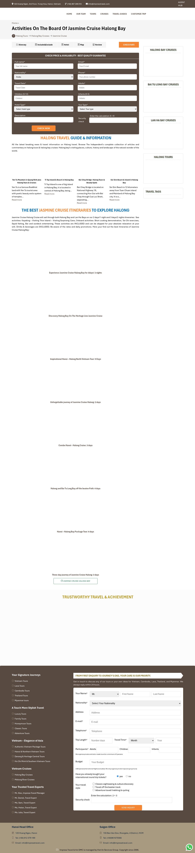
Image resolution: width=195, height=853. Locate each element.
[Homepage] (27, 14)
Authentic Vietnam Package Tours (30, 746)
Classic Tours (21, 728)
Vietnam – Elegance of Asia (27, 740)
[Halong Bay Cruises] (163, 64)
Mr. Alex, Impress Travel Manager (30, 793)
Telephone (81, 730)
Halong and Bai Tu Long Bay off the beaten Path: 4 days (75, 488)
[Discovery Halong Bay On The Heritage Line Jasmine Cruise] (75, 294)
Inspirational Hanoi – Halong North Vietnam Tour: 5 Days (75, 359)
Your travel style (81, 786)
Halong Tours (22, 36)
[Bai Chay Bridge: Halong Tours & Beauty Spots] (92, 167)
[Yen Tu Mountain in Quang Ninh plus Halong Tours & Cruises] (27, 167)
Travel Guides (120, 14)
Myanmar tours (22, 700)
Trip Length (81, 739)
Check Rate (129, 44)
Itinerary (22, 44)
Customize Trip (138, 14)
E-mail (79, 721)
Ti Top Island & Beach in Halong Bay (59, 180)
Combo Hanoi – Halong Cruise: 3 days (76, 445)
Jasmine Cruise (60, 36)
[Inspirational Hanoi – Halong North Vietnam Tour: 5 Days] (75, 337)
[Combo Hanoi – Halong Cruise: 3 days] (75, 423)
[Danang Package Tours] (163, 136)
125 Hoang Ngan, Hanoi (26, 833)
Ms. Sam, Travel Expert (25, 802)
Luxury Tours (20, 714)
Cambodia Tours (22, 690)
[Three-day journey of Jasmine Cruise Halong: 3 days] (75, 553)
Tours (93, 14)
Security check (82, 120)
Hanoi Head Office (22, 827)
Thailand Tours (21, 695)
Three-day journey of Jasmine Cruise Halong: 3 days (75, 574)
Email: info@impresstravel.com (30, 843)
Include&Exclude (45, 44)
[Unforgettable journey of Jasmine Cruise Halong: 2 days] (75, 380)
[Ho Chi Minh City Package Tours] (163, 171)
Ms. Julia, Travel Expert (25, 812)
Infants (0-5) (83, 94)
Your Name (81, 693)
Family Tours (20, 718)
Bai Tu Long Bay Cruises (163, 84)
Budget (79, 761)
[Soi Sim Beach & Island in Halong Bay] (124, 167)
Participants (82, 749)
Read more (17, 199)
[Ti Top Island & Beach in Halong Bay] (59, 167)
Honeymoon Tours (23, 723)
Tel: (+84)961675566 (112, 838)
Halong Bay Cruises (40, 36)
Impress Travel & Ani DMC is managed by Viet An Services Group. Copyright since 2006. (99, 850)
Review (98, 44)
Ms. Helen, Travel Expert (26, 807)
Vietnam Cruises (21, 768)
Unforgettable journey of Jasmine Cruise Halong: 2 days (75, 402)
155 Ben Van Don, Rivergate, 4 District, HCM (123, 833)
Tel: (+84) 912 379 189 (25, 838)
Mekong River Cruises (24, 779)
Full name (20, 62)
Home (69, 14)
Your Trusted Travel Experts (28, 787)
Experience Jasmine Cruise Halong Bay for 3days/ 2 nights (75, 272)
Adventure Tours (22, 733)
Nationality (20, 72)
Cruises (104, 14)
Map (82, 44)
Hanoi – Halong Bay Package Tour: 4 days (75, 531)
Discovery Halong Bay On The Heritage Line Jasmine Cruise (75, 315)
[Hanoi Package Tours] (163, 99)
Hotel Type (20, 104)
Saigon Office (107, 827)
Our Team (81, 14)
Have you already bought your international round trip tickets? (91, 776)
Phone (81, 72)
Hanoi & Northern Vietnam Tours (29, 751)
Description (20, 115)
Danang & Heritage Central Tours (30, 756)
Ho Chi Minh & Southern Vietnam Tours (32, 761)
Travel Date (20, 83)
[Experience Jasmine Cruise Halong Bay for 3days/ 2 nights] (75, 251)
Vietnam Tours (21, 681)
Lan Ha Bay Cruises (163, 120)
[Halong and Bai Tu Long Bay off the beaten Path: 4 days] (75, 467)
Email (81, 62)
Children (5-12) (21, 94)
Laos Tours (19, 686)
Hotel (66, 44)
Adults (81, 83)
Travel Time (120, 739)
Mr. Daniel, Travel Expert (26, 798)
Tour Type (83, 104)
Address (80, 712)
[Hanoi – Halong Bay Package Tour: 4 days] (75, 510)
